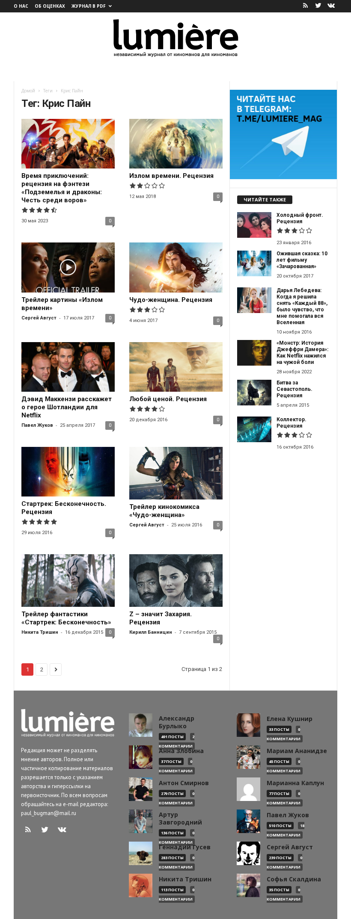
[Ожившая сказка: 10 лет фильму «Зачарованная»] (254, 263)
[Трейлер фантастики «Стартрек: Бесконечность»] (68, 580)
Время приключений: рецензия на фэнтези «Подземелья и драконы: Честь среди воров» (61, 188)
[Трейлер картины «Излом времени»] (68, 267)
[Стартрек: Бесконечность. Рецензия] (68, 471)
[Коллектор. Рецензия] (254, 429)
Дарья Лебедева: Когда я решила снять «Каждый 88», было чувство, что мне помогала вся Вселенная (302, 306)
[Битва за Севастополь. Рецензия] (254, 392)
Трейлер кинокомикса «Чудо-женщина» (164, 511)
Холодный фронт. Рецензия (300, 218)
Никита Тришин (39, 632)
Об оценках (50, 6)
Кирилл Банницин (150, 632)
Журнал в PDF (88, 6)
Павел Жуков (37, 425)
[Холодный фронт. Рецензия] (254, 225)
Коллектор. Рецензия (291, 423)
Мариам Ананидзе (297, 751)
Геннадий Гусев (185, 847)
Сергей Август (39, 318)
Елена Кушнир (289, 719)
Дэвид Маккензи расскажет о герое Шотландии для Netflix (66, 407)
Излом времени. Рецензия (171, 176)
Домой (28, 91)
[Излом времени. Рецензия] (176, 143)
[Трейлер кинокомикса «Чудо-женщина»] (176, 473)
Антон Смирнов (184, 783)
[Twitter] (318, 6)
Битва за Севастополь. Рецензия (294, 389)
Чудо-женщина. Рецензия (170, 300)
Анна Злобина (181, 751)
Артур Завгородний (180, 818)
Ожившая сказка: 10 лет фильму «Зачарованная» (302, 260)
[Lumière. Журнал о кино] (175, 37)
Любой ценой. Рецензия (168, 399)
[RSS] (305, 6)
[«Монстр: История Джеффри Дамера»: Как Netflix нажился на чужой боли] (254, 353)
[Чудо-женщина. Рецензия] (176, 267)
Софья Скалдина (294, 879)
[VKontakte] (331, 6)
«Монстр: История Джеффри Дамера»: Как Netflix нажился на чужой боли (302, 352)
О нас (21, 6)
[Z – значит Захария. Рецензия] (176, 580)
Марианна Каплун (295, 783)
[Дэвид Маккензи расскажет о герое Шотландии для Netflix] (68, 367)
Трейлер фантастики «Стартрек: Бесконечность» (66, 618)
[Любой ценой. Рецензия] (176, 367)
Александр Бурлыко (176, 722)
